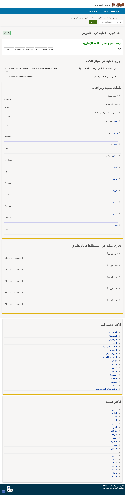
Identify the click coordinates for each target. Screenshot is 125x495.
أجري (115, 167)
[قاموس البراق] (118, 4)
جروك (115, 190)
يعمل (116, 133)
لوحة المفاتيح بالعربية (111, 11)
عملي (115, 214)
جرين (115, 179)
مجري (115, 202)
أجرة (116, 121)
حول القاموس (93, 11)
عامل (115, 156)
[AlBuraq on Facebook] (3, 492)
